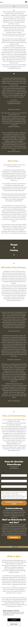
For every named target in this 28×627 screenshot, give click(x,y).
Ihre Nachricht (4, 489)
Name (2, 473)
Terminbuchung (14, 537)
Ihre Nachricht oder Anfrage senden (14, 503)
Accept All (14, 619)
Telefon (3, 484)
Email (2, 478)
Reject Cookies (14, 624)
